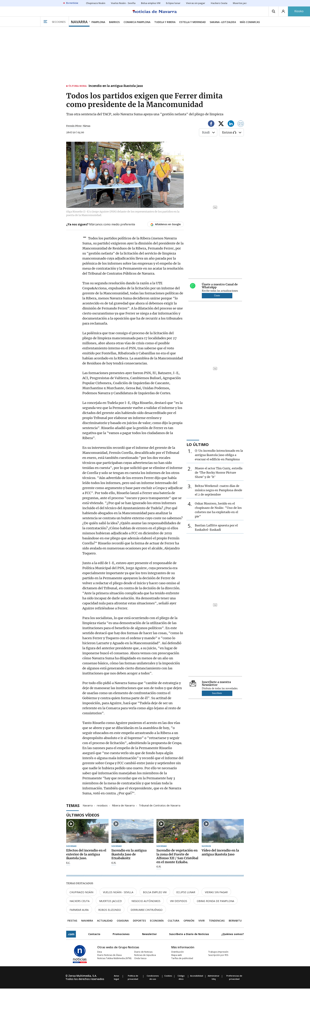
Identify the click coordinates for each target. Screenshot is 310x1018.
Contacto (94, 934)
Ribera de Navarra (123, 805)
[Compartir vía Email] (241, 124)
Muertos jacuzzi (110, 901)
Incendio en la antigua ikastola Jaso (115, 86)
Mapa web (176, 955)
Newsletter (149, 934)
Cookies (168, 975)
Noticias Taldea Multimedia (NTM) (114, 958)
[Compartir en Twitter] (221, 124)
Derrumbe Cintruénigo (147, 909)
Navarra (88, 805)
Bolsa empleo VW (155, 892)
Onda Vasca (140, 958)
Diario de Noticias (143, 951)
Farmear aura (79, 909)
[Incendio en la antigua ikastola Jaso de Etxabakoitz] (132, 831)
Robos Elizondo (109, 909)
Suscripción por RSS (218, 955)
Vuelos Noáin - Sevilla (118, 892)
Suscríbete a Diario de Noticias (189, 934)
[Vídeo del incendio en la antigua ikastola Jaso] (223, 831)
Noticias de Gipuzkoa (145, 955)
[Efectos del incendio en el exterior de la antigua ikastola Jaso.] (87, 831)
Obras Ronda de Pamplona (215, 901)
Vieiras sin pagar (216, 892)
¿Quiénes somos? (232, 934)
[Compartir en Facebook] (211, 124)
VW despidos (178, 901)
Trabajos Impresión (218, 951)
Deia (99, 951)
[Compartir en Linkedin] (231, 124)
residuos (102, 805)
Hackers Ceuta (80, 901)
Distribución (177, 951)
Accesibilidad (196, 975)
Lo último (198, 444)
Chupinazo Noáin (81, 892)
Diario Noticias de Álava (109, 955)
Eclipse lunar (185, 892)
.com (71, 934)
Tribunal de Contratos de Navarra (159, 805)
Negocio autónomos (145, 901)
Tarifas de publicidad (182, 958)
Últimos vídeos (82, 815)
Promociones (121, 934)
